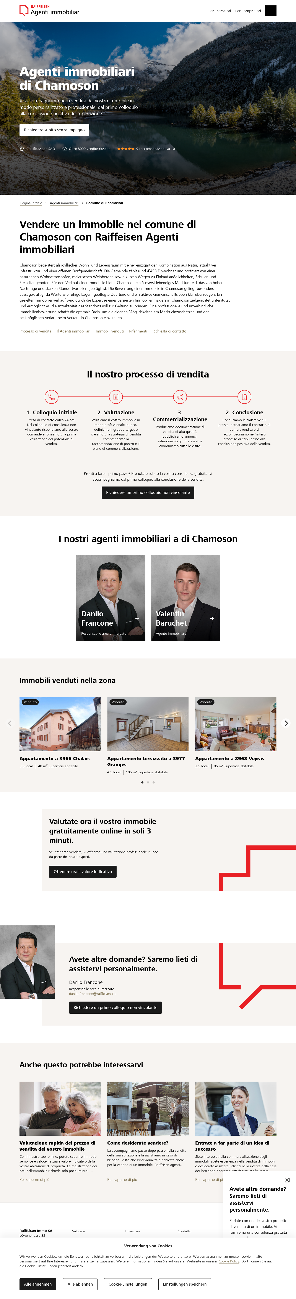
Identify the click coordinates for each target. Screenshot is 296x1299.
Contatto (184, 1231)
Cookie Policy (229, 1261)
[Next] (286, 723)
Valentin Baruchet (171, 619)
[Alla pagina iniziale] (50, 11)
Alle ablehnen (80, 1284)
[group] (37, 149)
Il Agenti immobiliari (73, 331)
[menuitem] (220, 10)
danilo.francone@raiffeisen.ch (92, 994)
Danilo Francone (97, 619)
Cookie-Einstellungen (128, 1284)
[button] (270, 10)
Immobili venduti (110, 331)
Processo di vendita (35, 331)
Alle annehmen (38, 1284)
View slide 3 (154, 782)
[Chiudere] (287, 1180)
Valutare (78, 1231)
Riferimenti (138, 331)
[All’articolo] (60, 1109)
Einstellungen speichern (185, 1284)
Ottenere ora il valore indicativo (83, 871)
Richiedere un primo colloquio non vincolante (148, 492)
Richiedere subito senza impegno (54, 130)
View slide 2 (148, 782)
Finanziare (132, 1231)
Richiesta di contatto (169, 331)
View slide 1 (142, 782)
